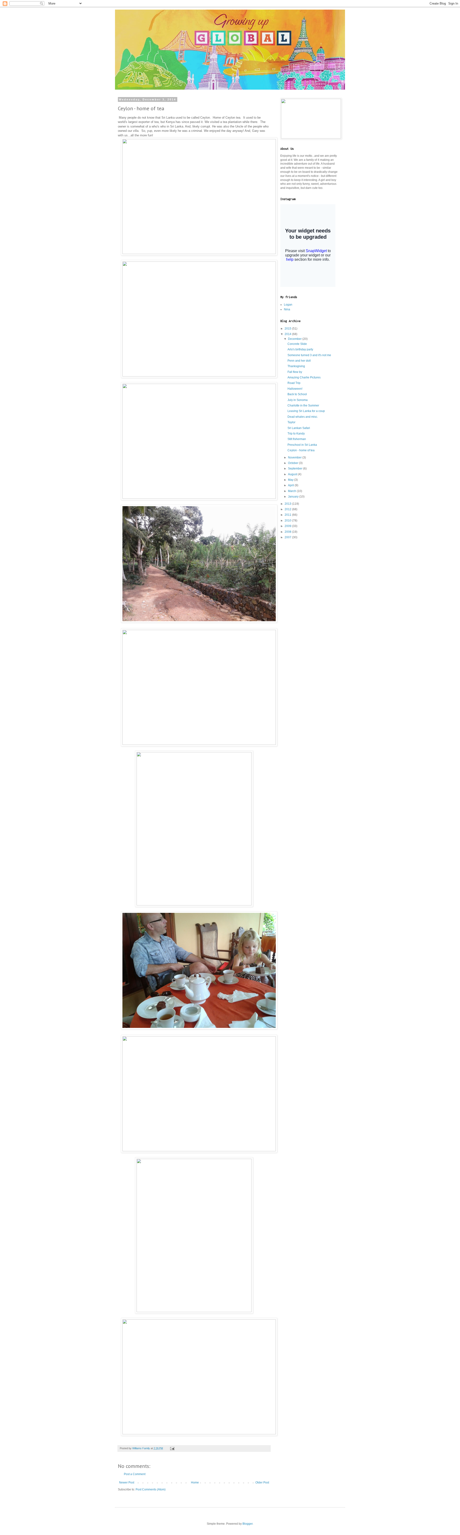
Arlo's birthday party (300, 349)
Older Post (262, 1482)
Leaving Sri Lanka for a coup (306, 411)
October (293, 463)
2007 (288, 537)
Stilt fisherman (297, 439)
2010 (288, 520)
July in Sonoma (298, 400)
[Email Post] (172, 1448)
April (291, 485)
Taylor (291, 422)
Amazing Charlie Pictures (304, 377)
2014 (288, 334)
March (292, 491)
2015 (288, 328)
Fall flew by (295, 372)
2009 (288, 526)
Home (195, 1482)
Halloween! (295, 388)
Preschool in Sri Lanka (302, 444)
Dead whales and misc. (303, 416)
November (295, 457)
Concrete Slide (297, 344)
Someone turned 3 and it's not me (309, 355)
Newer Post (126, 1482)
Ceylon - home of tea (301, 450)
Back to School (297, 394)
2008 (288, 531)
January (293, 496)
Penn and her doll (299, 360)
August (293, 474)
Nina (287, 309)
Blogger (247, 1523)
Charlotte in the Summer (303, 405)
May (291, 479)
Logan (288, 304)
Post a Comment (134, 1474)
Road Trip (294, 383)
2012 (288, 509)
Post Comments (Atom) (151, 1489)
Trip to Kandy (296, 433)
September (295, 468)
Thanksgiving (296, 366)
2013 (288, 503)
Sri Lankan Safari (299, 428)
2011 (288, 514)
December (295, 339)
